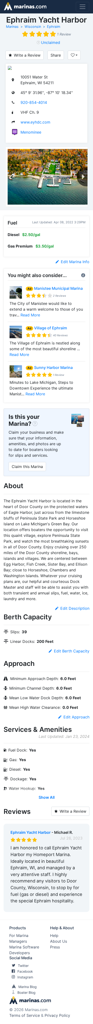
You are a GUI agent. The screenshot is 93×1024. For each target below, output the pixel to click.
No (56, 907)
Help (54, 935)
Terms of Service (24, 1015)
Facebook (25, 971)
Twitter (23, 966)
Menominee (31, 132)
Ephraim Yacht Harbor (30, 832)
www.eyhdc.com (35, 122)
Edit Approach (76, 717)
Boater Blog (26, 992)
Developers (19, 952)
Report (76, 907)
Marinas (12, 26)
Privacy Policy (57, 1015)
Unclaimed (50, 42)
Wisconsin (33, 26)
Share (56, 55)
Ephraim (53, 26)
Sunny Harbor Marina (53, 367)
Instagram (25, 977)
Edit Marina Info (75, 261)
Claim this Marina (27, 466)
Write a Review (27, 55)
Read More (30, 315)
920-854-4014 (34, 102)
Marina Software (24, 947)
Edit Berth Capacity (71, 651)
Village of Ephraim (50, 328)
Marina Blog (27, 987)
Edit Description (74, 608)
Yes (46, 907)
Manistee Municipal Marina (58, 288)
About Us (58, 941)
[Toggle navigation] (82, 7)
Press (55, 947)
